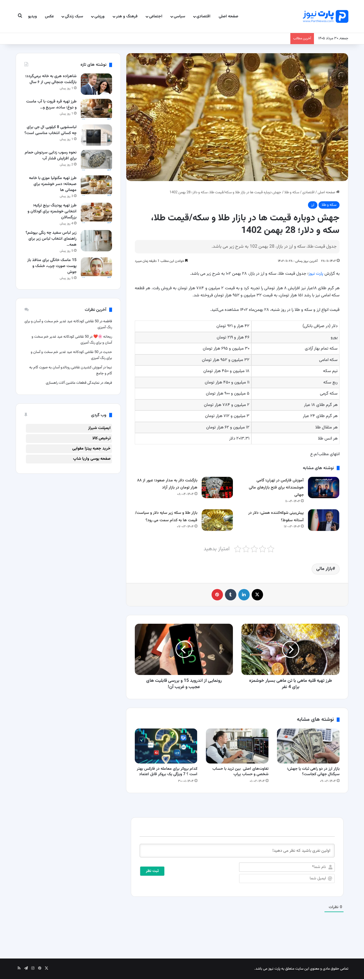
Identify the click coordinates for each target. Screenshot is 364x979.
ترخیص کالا (101, 438)
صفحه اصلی (228, 16)
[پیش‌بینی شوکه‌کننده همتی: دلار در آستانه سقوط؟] (323, 520)
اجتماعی (155, 16)
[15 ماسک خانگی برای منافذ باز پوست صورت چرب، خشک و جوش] (96, 268)
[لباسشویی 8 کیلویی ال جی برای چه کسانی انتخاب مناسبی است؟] (96, 135)
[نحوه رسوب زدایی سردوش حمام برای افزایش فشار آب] (96, 160)
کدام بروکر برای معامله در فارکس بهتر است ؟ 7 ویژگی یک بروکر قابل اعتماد (167, 771)
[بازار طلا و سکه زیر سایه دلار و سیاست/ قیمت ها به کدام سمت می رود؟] (217, 520)
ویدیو (32, 16)
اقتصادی (203, 16)
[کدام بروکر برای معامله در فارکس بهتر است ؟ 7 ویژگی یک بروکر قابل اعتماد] (166, 746)
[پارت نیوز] (325, 16)
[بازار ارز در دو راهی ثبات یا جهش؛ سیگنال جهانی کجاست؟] (308, 746)
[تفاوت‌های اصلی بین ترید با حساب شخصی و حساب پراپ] (237, 746)
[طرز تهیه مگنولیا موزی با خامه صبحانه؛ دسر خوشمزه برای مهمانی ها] (96, 186)
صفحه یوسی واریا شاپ (92, 459)
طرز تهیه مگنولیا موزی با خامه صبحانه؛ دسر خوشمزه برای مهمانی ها (52, 184)
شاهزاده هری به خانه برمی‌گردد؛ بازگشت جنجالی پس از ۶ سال (50, 79)
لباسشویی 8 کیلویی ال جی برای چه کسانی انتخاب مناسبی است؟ (50, 130)
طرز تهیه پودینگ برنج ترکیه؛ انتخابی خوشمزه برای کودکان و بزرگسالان (52, 211)
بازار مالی (324, 568)
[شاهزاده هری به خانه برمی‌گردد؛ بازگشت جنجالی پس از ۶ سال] (96, 84)
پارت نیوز (316, 273)
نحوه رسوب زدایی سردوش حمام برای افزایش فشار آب (50, 155)
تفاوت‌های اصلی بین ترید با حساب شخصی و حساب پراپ (240, 771)
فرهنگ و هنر (127, 16)
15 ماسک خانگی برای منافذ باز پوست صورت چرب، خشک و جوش (51, 266)
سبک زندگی (74, 16)
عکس (49, 16)
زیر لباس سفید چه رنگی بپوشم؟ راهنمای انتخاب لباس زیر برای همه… (51, 239)
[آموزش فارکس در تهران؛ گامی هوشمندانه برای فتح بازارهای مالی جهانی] (323, 487)
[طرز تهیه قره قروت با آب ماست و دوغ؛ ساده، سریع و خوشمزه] (96, 109)
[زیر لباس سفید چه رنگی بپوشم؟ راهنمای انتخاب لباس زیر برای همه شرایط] (96, 240)
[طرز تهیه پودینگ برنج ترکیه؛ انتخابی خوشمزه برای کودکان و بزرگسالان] (96, 213)
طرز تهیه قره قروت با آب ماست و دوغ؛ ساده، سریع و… (51, 104)
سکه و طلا (291, 192)
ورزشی (99, 16)
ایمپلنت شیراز (99, 428)
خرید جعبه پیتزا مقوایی (91, 449)
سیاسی (179, 16)
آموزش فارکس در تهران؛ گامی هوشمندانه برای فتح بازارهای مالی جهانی (276, 487)
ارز (312, 205)
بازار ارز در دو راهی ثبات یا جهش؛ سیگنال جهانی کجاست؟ (313, 771)
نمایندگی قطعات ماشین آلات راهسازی (73, 383)
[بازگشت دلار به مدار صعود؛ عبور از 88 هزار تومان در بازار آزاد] (217, 487)
